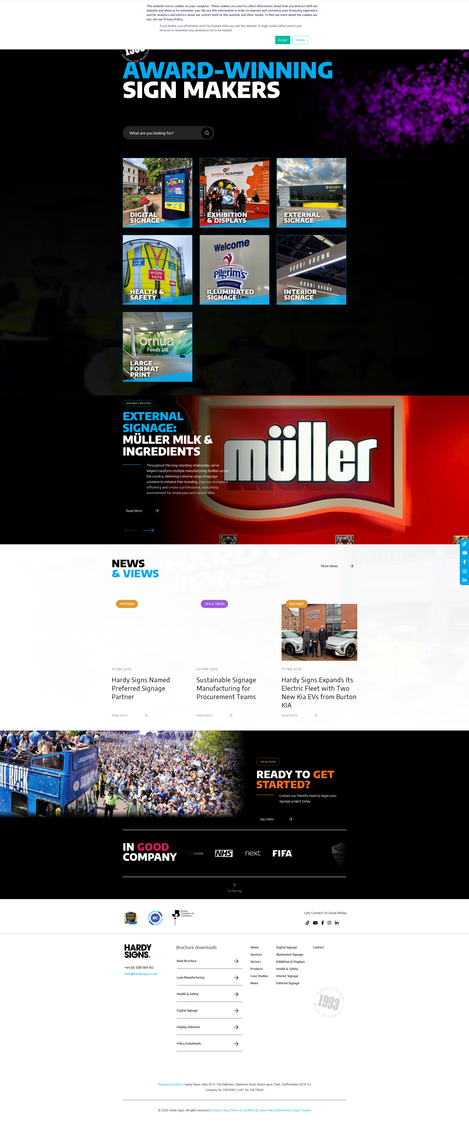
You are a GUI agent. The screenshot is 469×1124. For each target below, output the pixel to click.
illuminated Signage (289, 954)
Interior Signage (287, 976)
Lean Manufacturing (190, 977)
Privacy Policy (219, 1110)
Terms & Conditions (243, 1110)
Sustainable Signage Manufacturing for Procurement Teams (226, 688)
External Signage (287, 983)
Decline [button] (300, 40)
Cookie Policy (266, 1110)
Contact (318, 947)
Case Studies (259, 976)
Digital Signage (187, 1010)
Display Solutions (188, 1027)
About (254, 947)
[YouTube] (464, 553)
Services (256, 954)
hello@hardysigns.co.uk (141, 974)
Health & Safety (188, 994)
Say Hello (267, 819)
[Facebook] (464, 562)
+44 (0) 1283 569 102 (139, 967)
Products (256, 969)
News (254, 983)
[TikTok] (464, 543)
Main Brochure (187, 961)
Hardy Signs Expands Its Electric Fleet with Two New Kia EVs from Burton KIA (319, 692)
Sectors (255, 961)
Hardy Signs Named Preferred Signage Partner (141, 688)
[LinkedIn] (464, 580)
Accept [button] (282, 40)
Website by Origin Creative (294, 1110)
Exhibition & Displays (290, 961)
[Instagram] (464, 571)
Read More (134, 511)
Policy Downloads (189, 1043)
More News (329, 566)
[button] (148, 530)
